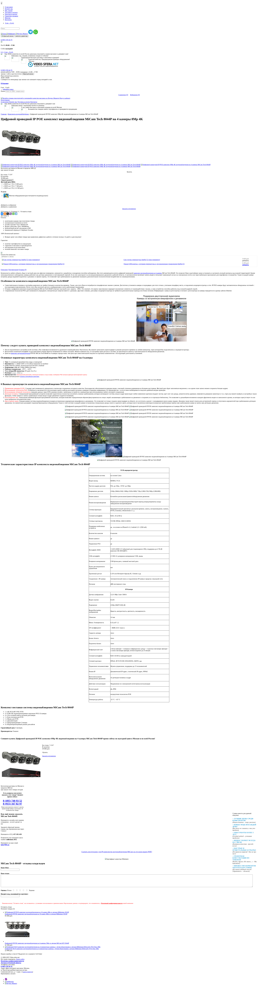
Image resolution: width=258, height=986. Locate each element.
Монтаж (7, 18)
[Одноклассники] (5, 214)
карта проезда (27, 972)
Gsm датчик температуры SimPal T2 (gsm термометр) (142, 260)
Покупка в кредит (11, 14)
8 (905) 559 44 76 (6, 40)
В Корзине (4, 83)
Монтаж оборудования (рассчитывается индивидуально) (28, 195)
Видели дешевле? (7, 180)
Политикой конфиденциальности (111, 903)
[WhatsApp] (13, 214)
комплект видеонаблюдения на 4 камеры (148, 273)
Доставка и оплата (11, 12)
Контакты (8, 20)
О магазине (9, 7)
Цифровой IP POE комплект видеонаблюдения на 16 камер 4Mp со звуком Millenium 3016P (36, 914)
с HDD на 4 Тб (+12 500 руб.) (13, 188)
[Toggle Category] (1, 2)
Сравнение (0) (123, 95)
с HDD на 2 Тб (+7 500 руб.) (13, 186)
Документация (13, 270)
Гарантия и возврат (11, 16)
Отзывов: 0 (15, 211)
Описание (4, 270)
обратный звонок (8, 36)
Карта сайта (20, 959)
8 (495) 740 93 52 (12, 800)
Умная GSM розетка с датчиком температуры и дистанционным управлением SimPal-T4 (154, 264)
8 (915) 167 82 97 (12, 803)
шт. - (8, 52)
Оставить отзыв (25, 211)
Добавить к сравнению (9, 207)
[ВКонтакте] (2, 214)
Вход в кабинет (65, 98)
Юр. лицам (8, 10)
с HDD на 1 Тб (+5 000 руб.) (13, 184)
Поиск (3, 91)
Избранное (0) (135, 95)
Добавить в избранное (8, 205)
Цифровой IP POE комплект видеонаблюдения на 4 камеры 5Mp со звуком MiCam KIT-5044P (37, 943)
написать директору (21, 36)
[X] (7, 214)
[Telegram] (16, 214)
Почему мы (9, 9)
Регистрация (5, 100)
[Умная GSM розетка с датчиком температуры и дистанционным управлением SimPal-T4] (33, 264)
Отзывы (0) (22, 270)
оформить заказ (8, 89)
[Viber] (10, 214)
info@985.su (5, 845)
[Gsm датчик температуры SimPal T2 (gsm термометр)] (21, 260)
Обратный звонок (28, 74)
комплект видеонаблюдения (20, 353)
